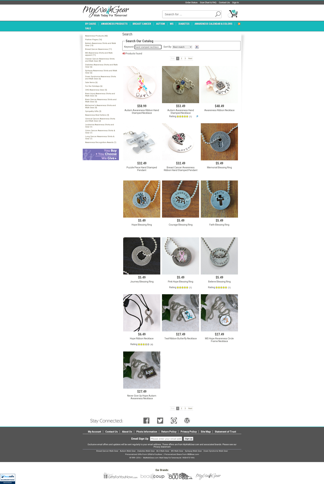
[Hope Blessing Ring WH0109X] (141, 199)
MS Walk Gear (177, 451)
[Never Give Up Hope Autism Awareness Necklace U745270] (141, 370)
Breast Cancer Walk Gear (107, 451)
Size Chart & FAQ (208, 2)
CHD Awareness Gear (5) (96, 90)
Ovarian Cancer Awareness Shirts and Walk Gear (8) (100, 60)
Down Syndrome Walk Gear (216, 451)
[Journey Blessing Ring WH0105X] (141, 255)
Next (190, 58)
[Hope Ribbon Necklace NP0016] (141, 312)
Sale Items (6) (91, 82)
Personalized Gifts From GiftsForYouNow (143, 454)
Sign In (235, 2)
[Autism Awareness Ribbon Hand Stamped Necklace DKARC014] (141, 84)
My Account (94, 431)
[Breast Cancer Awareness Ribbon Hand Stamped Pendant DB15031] (180, 141)
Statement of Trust (225, 431)
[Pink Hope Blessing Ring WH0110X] (180, 255)
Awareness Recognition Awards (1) (100, 142)
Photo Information (146, 431)
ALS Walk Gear (162, 451)
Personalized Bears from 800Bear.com (181, 454)
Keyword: (129, 46)
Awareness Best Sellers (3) (97, 115)
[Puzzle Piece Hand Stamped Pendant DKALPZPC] (141, 141)
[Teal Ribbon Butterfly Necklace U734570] (180, 312)
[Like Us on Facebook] (146, 420)
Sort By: (168, 46)
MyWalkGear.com (151, 458)
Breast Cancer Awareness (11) (98, 49)
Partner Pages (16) (93, 39)
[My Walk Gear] (106, 12)
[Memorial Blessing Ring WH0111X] (219, 141)
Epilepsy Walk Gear (193, 451)
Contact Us (224, 2)
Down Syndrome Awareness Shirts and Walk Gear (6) (100, 77)
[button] (7, 479)
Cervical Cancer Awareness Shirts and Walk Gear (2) (100, 120)
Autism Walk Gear (128, 451)
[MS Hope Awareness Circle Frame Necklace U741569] (219, 312)
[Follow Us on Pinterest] (174, 420)
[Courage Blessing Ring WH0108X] (180, 199)
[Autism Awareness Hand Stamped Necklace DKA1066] (180, 84)
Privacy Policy (189, 431)
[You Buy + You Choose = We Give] (101, 154)
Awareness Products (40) (96, 36)
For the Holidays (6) (93, 86)
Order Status (191, 2)
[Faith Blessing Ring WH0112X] (219, 199)
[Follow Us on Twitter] (160, 420)
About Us (127, 431)
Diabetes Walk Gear (146, 451)
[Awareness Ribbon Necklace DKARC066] (219, 84)
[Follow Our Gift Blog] (187, 420)
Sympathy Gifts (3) (93, 111)
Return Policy (168, 431)
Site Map (206, 431)
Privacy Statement (162, 447)
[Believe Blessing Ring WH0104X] (219, 255)
